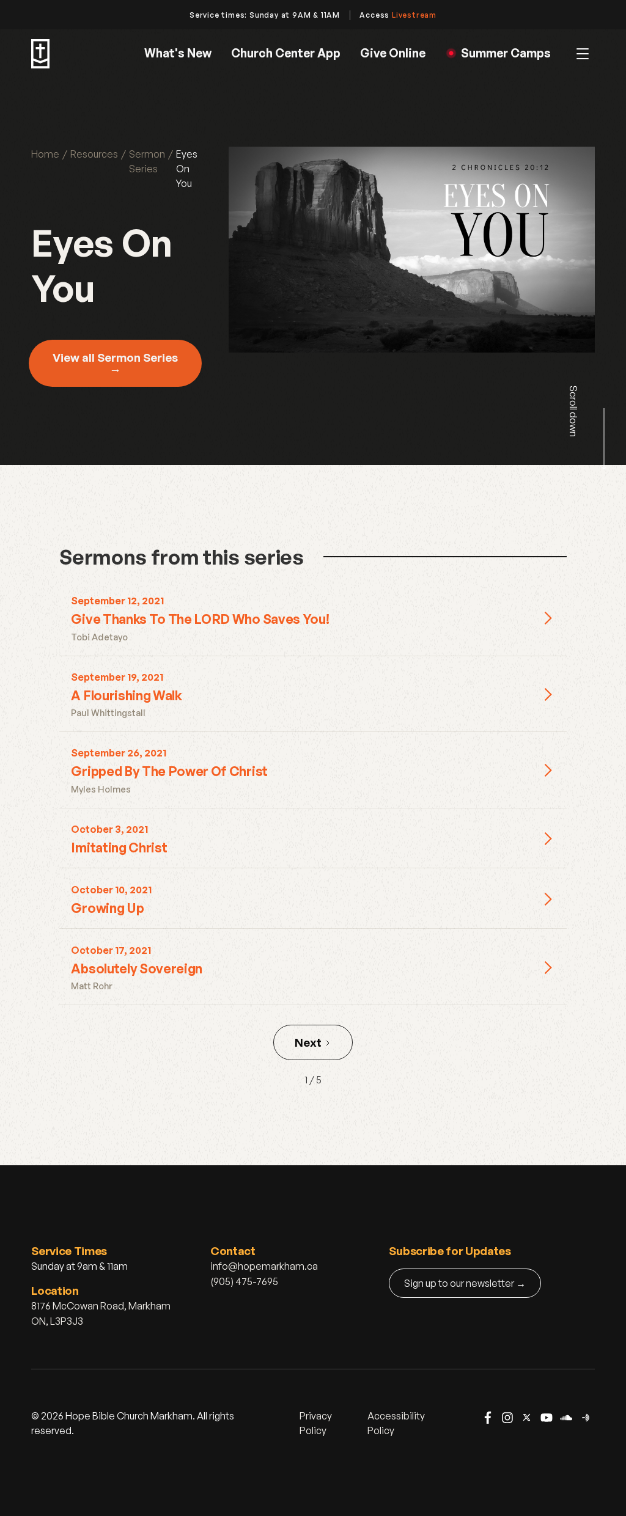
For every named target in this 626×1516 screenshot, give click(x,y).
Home (45, 154)
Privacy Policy (316, 1423)
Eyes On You (186, 168)
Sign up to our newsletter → (465, 1283)
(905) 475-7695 (244, 1281)
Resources (94, 154)
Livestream (414, 15)
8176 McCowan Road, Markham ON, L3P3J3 (101, 1314)
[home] (40, 53)
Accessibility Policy (396, 1423)
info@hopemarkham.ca (264, 1266)
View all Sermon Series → (115, 363)
